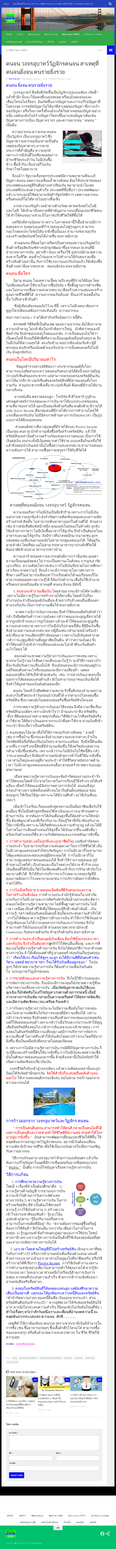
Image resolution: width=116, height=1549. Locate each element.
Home (6, 3)
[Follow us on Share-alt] (108, 1534)
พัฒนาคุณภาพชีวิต (71, 34)
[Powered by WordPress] (16, 1543)
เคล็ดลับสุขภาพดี (14, 41)
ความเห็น (13, 1432)
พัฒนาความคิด (51, 34)
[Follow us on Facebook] (102, 1534)
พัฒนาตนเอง (34, 34)
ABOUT (20, 34)
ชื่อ (11, 1453)
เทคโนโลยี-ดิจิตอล (34, 41)
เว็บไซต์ (12, 1463)
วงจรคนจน (67, 1358)
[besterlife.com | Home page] (10, 18)
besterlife (14, 79)
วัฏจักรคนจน (89, 1358)
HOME (9, 34)
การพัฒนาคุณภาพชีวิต (16, 50)
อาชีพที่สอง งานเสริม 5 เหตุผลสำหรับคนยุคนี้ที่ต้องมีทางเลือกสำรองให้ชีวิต (20, 1404)
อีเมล (58, 1453)
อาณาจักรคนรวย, (25, 1343)
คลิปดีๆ (74, 41)
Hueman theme (37, 1543)
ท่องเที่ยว (63, 41)
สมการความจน (12, 1362)
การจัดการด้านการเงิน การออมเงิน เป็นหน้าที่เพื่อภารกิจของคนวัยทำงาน (84, 1398)
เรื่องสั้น (50, 41)
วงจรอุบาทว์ (78, 1358)
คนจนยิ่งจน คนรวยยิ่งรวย (28, 1358)
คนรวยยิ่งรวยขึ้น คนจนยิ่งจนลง (50, 1358)
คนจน (15, 1358)
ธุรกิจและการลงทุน (93, 34)
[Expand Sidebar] (110, 50)
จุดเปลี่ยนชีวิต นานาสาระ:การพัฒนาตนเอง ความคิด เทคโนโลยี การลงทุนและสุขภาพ (53, 3)
